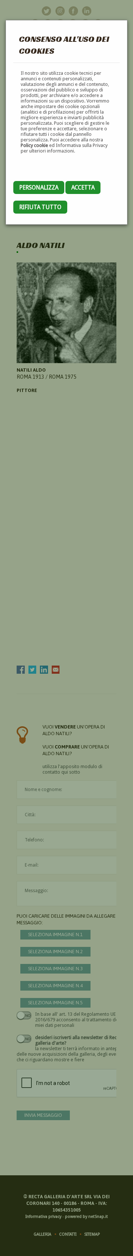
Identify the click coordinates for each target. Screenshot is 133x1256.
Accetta (83, 187)
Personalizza (38, 187)
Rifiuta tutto (40, 207)
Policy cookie (34, 145)
